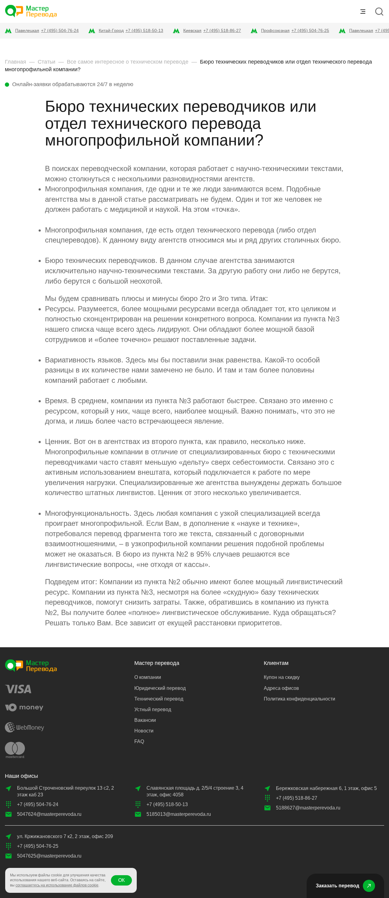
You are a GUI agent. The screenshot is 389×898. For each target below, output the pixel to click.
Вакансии (145, 720)
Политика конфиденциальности (299, 698)
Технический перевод (158, 698)
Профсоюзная (275, 30)
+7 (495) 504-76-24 (60, 30)
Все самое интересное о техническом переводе (127, 62)
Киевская (192, 30)
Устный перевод (152, 709)
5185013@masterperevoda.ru (178, 814)
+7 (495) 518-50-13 (144, 30)
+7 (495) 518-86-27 (222, 30)
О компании (147, 677)
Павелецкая (27, 30)
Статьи (46, 62)
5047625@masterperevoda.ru (49, 855)
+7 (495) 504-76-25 (310, 30)
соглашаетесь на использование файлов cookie (56, 885)
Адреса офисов (281, 688)
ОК (121, 880)
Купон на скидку (282, 677)
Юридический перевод (160, 688)
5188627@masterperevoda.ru (308, 807)
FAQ (139, 741)
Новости (143, 730)
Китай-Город (111, 30)
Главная (15, 62)
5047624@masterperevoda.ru (49, 814)
